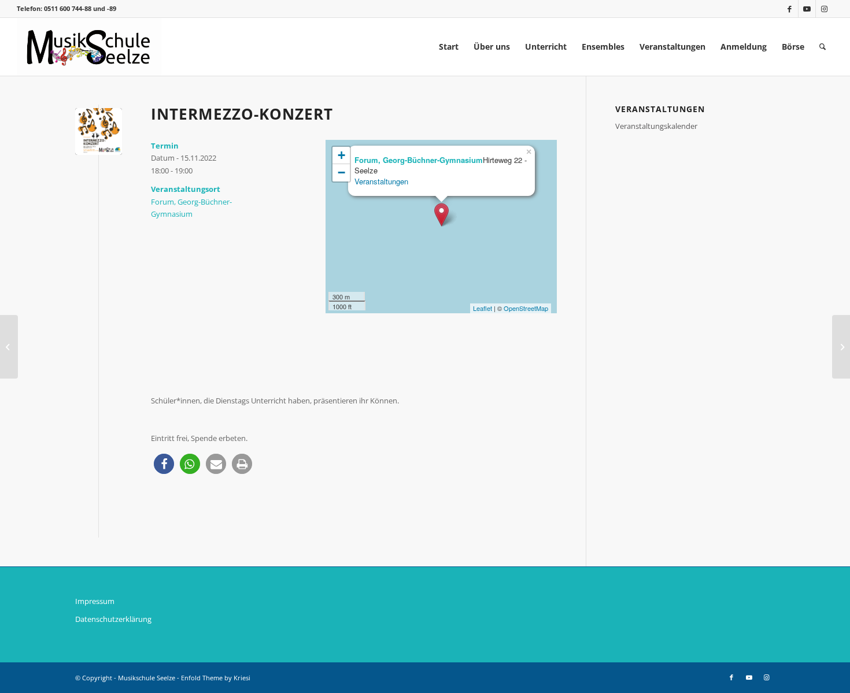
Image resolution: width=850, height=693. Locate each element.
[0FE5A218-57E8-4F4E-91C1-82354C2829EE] (98, 131)
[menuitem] (448, 47)
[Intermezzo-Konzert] (9, 347)
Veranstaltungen (381, 181)
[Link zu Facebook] (789, 8)
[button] (164, 464)
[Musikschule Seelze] (89, 47)
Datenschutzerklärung (113, 619)
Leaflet (482, 308)
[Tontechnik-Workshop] (841, 347)
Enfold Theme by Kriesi (215, 677)
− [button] (341, 172)
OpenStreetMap (526, 308)
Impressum (94, 601)
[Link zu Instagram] (824, 8)
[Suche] (822, 47)
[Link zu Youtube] (807, 8)
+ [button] (341, 155)
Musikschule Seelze (146, 677)
